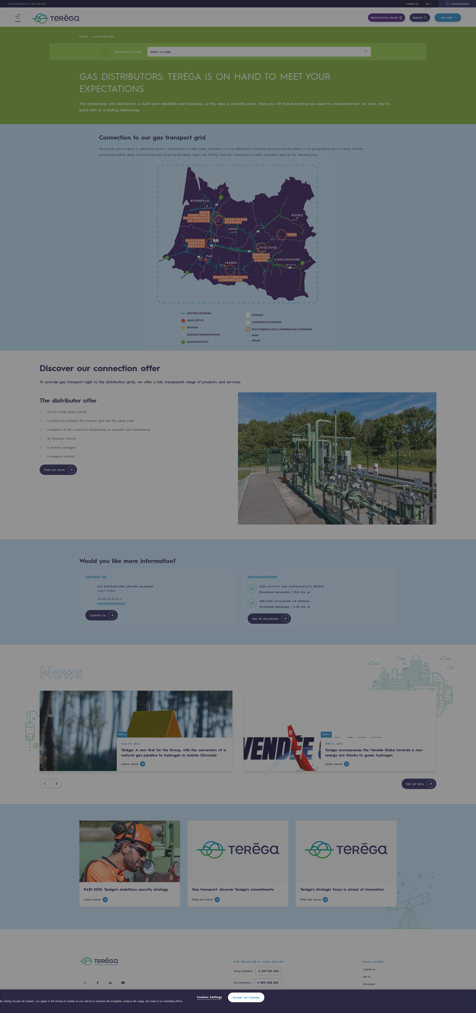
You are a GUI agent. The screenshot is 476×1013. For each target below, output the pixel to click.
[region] (238, 1001)
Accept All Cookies (246, 997)
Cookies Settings (209, 997)
